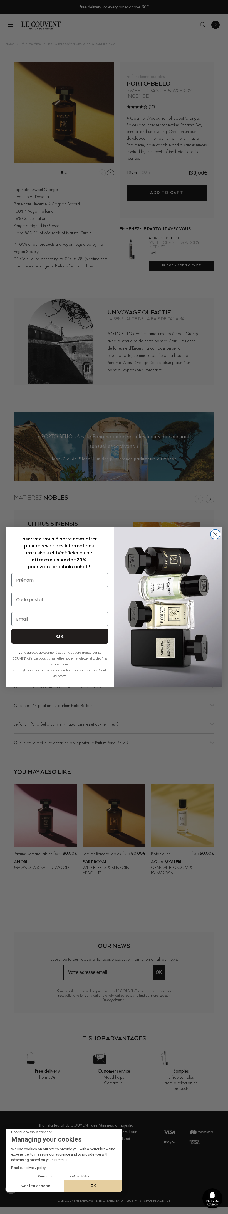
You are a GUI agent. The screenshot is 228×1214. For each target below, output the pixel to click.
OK (93, 1186)
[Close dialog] (215, 534)
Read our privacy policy (28, 1168)
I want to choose (34, 1186)
